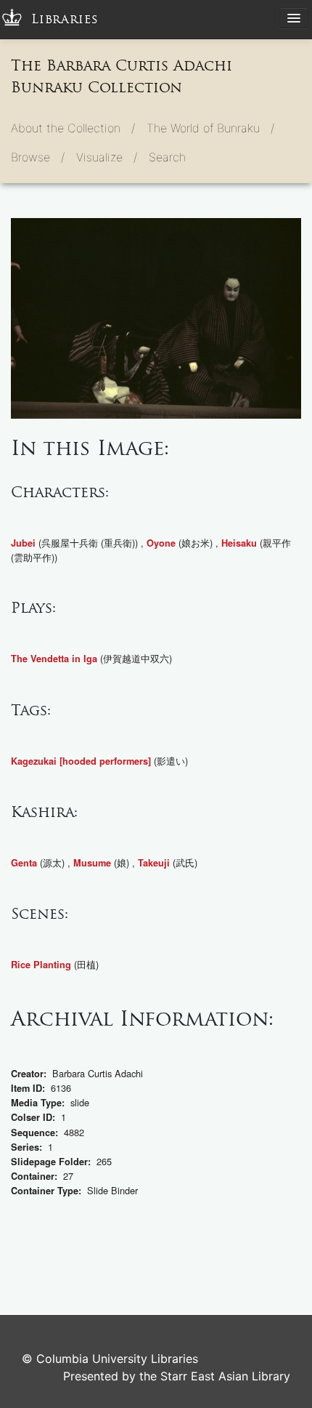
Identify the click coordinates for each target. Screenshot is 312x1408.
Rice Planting (41, 964)
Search (167, 157)
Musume (92, 862)
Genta (24, 862)
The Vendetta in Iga (54, 658)
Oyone (161, 543)
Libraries (65, 19)
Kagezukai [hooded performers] (81, 761)
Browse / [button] (38, 157)
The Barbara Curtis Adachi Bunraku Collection (121, 76)
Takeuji (154, 862)
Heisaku (239, 543)
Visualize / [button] (106, 157)
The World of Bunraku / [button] (210, 128)
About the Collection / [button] (73, 128)
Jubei (23, 543)
